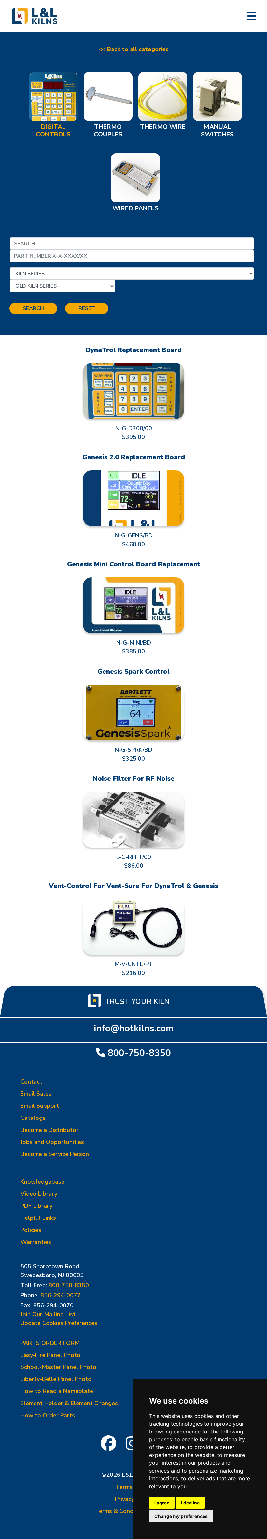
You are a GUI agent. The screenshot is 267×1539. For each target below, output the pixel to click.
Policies (31, 1230)
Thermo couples (108, 131)
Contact (31, 1082)
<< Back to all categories (133, 49)
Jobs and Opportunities (52, 1142)
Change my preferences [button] (181, 1516)
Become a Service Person (55, 1154)
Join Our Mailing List (48, 1314)
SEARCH (33, 308)
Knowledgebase (42, 1182)
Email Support (40, 1106)
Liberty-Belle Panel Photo (56, 1379)
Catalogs (33, 1118)
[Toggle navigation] (252, 16)
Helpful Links (38, 1218)
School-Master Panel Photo (58, 1367)
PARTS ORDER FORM (50, 1343)
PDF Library (36, 1206)
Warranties (36, 1242)
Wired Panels (135, 209)
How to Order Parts (48, 1415)
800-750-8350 (139, 1053)
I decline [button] (190, 1502)
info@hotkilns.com (134, 1028)
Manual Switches (217, 131)
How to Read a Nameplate (57, 1391)
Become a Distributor (49, 1130)
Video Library (39, 1194)
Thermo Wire (163, 127)
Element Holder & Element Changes (69, 1403)
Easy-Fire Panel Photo (50, 1355)
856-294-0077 (60, 1295)
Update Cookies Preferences (59, 1323)
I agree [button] (161, 1502)
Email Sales (36, 1094)
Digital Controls (53, 131)
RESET (86, 308)
